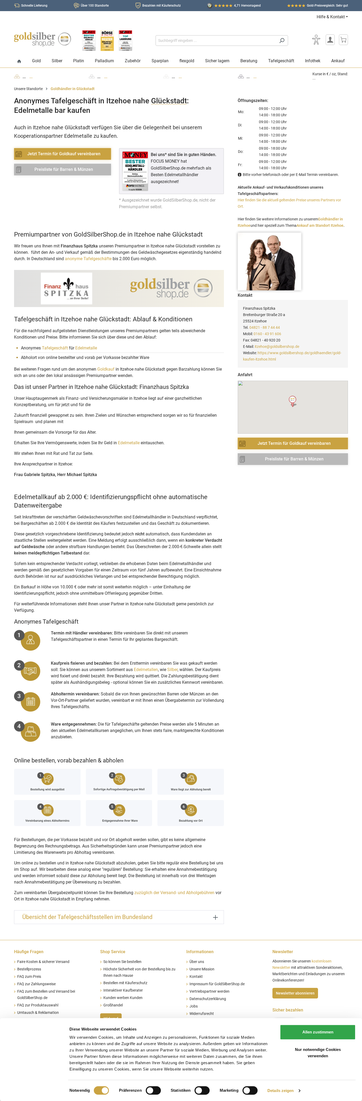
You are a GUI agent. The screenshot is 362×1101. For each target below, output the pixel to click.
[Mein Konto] (330, 39)
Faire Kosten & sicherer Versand (43, 962)
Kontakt (196, 976)
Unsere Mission (201, 969)
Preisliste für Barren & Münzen (63, 169)
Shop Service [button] (112, 951)
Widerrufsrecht (201, 1013)
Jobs (193, 1006)
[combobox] (216, 40)
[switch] (153, 1090)
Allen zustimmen (317, 1032)
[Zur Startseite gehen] (42, 39)
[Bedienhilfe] (316, 39)
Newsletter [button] (282, 951)
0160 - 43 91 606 (267, 334)
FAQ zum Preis (29, 976)
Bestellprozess (29, 969)
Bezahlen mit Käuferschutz (161, 5)
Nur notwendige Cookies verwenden (318, 1052)
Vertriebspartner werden (209, 991)
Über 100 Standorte (95, 5)
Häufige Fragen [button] (28, 951)
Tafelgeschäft (55, 347)
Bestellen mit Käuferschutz (125, 983)
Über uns (196, 962)
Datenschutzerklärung (207, 999)
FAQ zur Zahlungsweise (36, 984)
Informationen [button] (200, 951)
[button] (293, 401)
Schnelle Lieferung (34, 5)
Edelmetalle (86, 347)
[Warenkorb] (343, 39)
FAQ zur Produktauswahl (37, 1005)
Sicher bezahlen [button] (287, 1010)
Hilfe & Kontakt (331, 16)
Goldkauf (105, 369)
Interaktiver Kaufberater (123, 990)
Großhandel (113, 1005)
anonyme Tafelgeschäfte (88, 258)
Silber (172, 669)
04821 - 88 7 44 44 (264, 327)
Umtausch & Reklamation (38, 1012)
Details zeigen (280, 1090)
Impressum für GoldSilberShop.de (217, 984)
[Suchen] (282, 40)
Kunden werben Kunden (123, 998)
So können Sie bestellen (122, 962)
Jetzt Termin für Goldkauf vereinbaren (63, 153)
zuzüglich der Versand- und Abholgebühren (174, 892)
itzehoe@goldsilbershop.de (277, 346)
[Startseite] (19, 62)
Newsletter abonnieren (295, 993)
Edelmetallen (146, 669)
